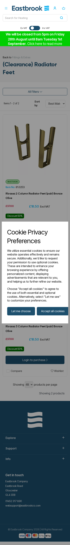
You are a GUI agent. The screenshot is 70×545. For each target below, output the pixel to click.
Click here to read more (44, 44)
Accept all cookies (53, 311)
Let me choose (21, 311)
